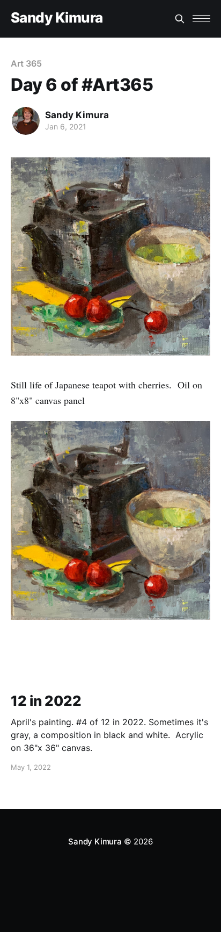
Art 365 (26, 63)
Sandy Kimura (57, 18)
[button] (201, 18)
